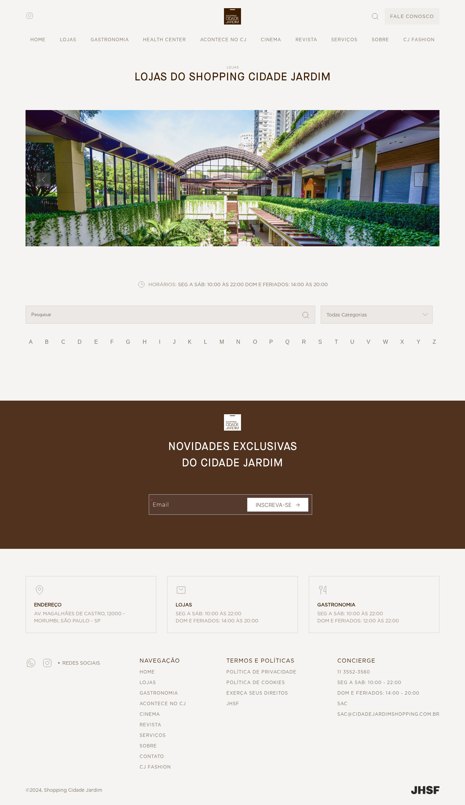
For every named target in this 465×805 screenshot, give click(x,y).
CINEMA (271, 39)
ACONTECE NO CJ (223, 39)
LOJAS (68, 39)
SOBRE (380, 39)
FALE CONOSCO (412, 16)
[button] (232, 16)
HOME (38, 39)
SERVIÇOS (344, 39)
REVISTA (306, 39)
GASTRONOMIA (110, 39)
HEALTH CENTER (164, 39)
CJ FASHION (419, 39)
